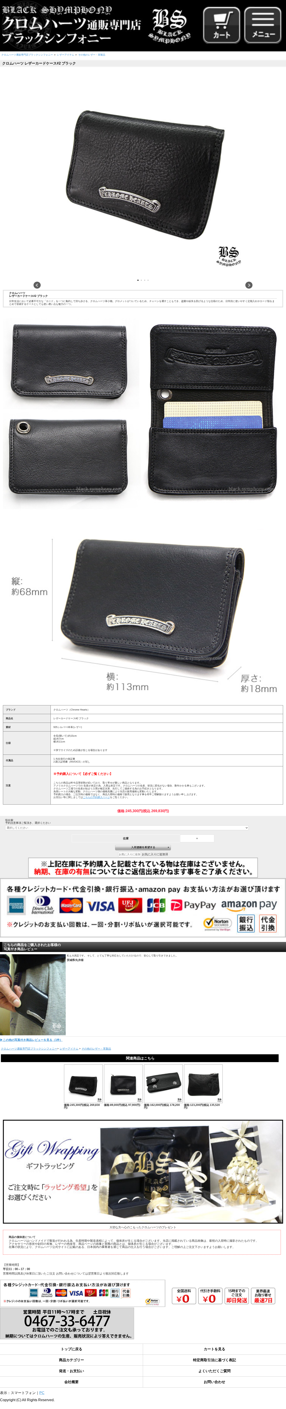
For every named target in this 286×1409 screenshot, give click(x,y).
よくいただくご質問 (214, 1371)
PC (41, 1393)
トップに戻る (71, 1349)
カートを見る (214, 1349)
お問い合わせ (214, 1382)
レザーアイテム (65, 54)
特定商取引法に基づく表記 (214, 1360)
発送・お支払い (71, 1371)
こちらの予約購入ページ (96, 797)
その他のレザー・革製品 (91, 54)
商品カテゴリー (71, 1360)
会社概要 (71, 1382)
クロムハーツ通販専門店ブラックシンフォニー (27, 54)
